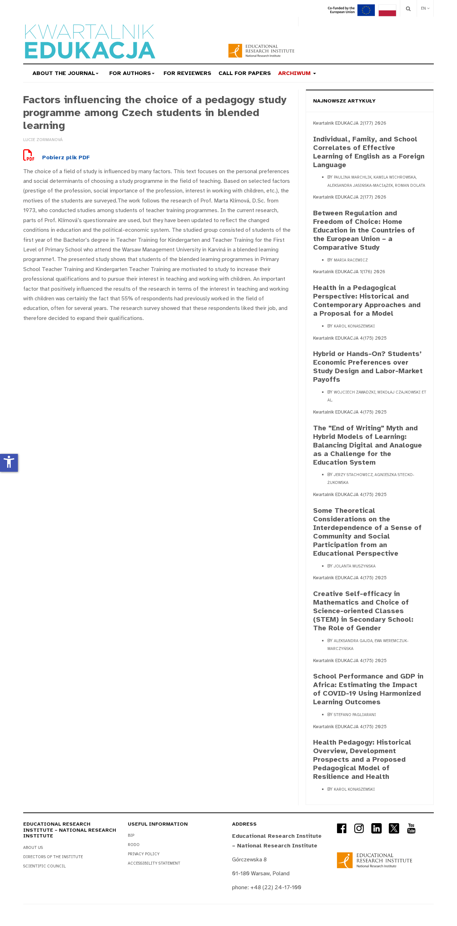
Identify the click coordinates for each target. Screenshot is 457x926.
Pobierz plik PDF (65, 157)
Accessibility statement (154, 863)
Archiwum (295, 73)
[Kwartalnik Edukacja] (89, 41)
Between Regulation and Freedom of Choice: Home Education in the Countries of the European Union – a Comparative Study (364, 230)
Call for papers (245, 73)
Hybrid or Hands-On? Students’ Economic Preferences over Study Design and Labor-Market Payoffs (368, 366)
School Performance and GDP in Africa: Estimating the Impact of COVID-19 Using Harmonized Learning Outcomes (368, 689)
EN (424, 8)
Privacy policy (144, 854)
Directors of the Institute (53, 857)
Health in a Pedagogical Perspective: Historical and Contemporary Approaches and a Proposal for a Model (367, 300)
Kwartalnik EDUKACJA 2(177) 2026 (349, 123)
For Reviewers (187, 73)
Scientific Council (44, 866)
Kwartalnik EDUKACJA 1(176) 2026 (349, 272)
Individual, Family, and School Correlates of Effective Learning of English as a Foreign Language (369, 152)
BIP (131, 835)
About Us (33, 847)
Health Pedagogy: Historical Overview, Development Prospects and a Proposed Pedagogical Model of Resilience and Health (362, 759)
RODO (134, 844)
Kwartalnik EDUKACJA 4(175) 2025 (350, 338)
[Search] (408, 8)
